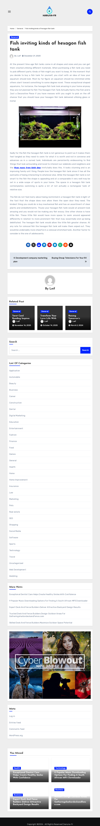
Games (12, 454)
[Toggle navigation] (9, 11)
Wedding (13, 576)
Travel (12, 557)
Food (11, 448)
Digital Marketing (17, 415)
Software (13, 537)
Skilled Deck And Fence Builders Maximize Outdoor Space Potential (40, 623)
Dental (12, 409)
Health (12, 467)
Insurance (14, 486)
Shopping (13, 525)
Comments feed (17, 729)
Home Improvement (18, 480)
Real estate (14, 512)
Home (12, 473)
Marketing (14, 499)
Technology (14, 550)
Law (11, 492)
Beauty (12, 383)
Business (13, 390)
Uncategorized (16, 563)
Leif (19, 56)
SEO (11, 518)
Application (14, 371)
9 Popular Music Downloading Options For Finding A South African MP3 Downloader (48, 601)
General (14, 37)
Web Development (17, 570)
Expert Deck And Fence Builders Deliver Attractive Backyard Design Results (45, 607)
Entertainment (16, 428)
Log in (12, 716)
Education (14, 422)
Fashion (13, 435)
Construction (15, 403)
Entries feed (15, 722)
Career (12, 396)
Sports (12, 544)
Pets (11, 505)
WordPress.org (16, 735)
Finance (13, 441)
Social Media (15, 531)
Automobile (14, 377)
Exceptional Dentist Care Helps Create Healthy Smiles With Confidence (42, 594)
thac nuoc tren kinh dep (27, 167)
